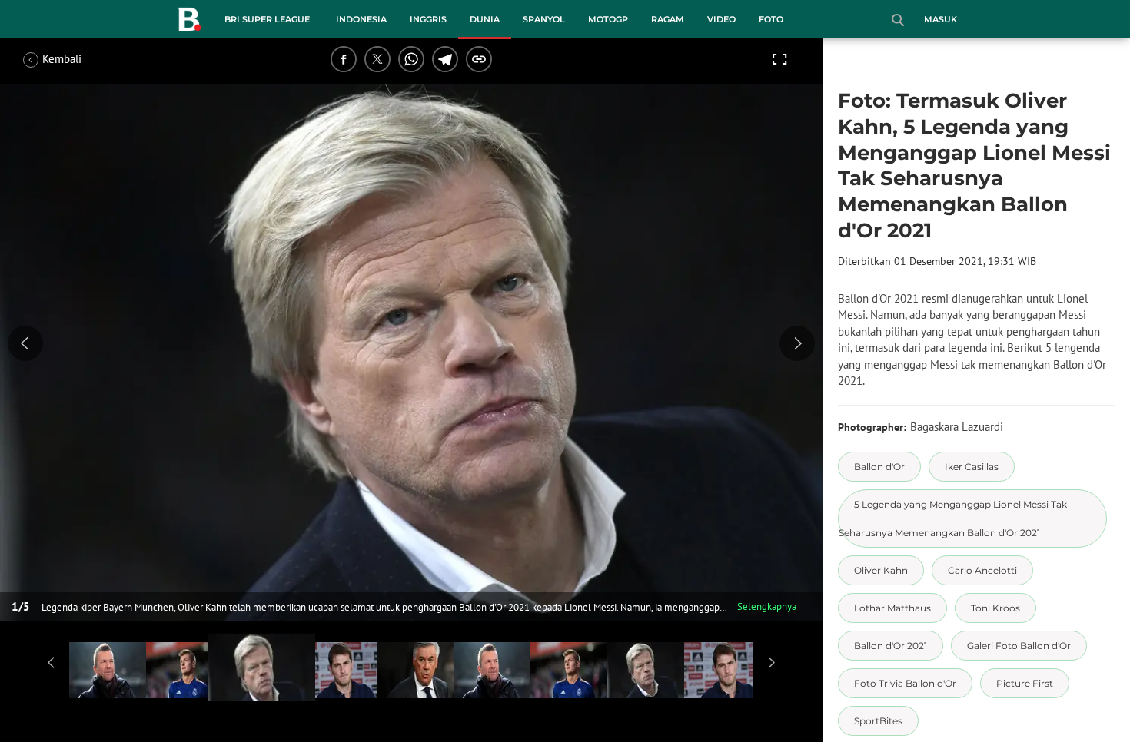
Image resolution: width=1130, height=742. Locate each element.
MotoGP (608, 19)
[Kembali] (80, 59)
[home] (189, 22)
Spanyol (544, 19)
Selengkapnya (766, 606)
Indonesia (361, 19)
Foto (771, 19)
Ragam (667, 19)
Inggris (428, 19)
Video (721, 19)
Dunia (485, 19)
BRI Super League (267, 19)
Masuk (940, 19)
